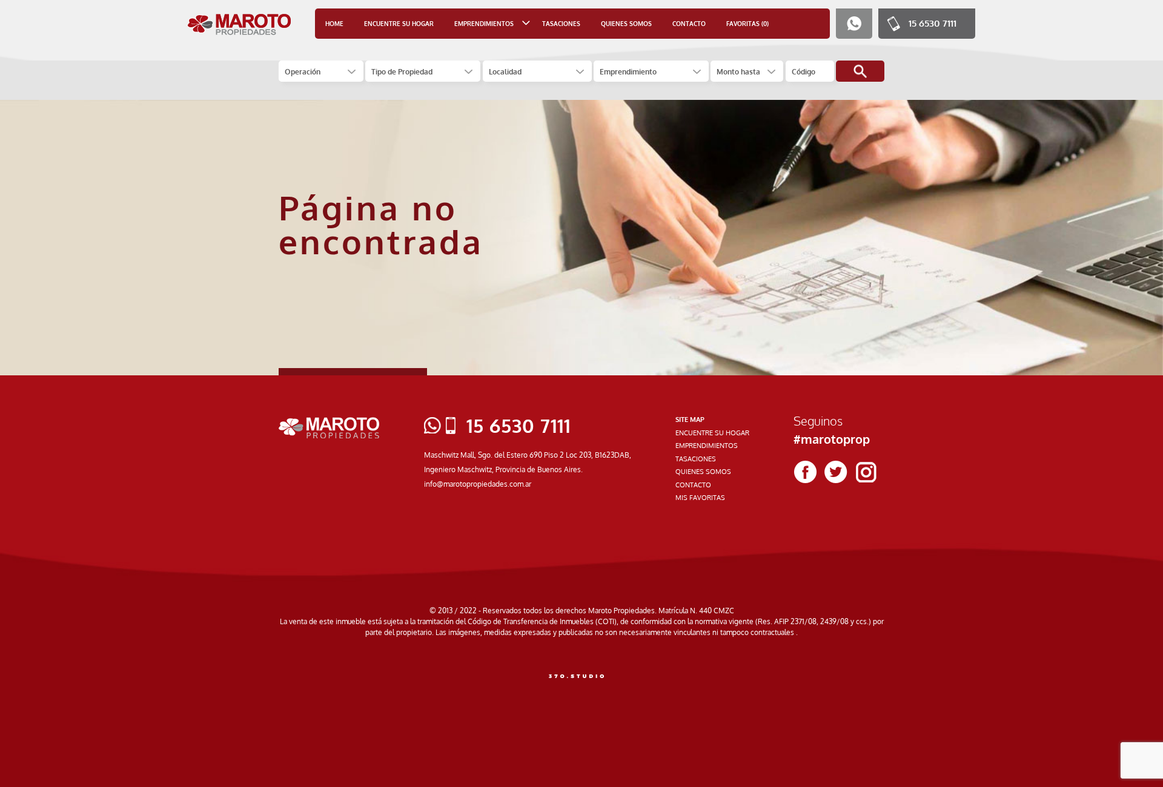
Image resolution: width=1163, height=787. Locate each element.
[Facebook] (806, 472)
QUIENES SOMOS (626, 23)
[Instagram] (866, 472)
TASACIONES (561, 23)
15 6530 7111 (932, 23)
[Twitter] (836, 472)
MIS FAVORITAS (700, 497)
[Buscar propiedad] (860, 71)
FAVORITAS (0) (747, 23)
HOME (334, 23)
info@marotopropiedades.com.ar (477, 484)
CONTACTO (689, 23)
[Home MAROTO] (239, 24)
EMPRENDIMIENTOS (706, 445)
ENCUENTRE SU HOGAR (399, 23)
